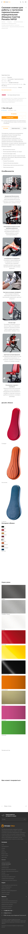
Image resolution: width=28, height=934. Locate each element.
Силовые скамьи (5, 865)
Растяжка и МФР (5, 874)
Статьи (3, 850)
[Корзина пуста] (25, 2)
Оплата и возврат (5, 894)
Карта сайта (4, 857)
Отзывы (3, 848)
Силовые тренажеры (6, 863)
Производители (5, 846)
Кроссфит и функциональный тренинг (10, 871)
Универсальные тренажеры (8, 878)
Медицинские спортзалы (7, 904)
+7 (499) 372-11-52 (7, 910)
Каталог (4, 859)
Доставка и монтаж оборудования (9, 890)
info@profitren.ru (7, 913)
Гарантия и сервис (6, 892)
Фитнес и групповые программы (9, 869)
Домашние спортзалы (6, 908)
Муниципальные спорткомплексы (9, 902)
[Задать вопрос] (20, 117)
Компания (4, 842)
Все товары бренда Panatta (14, 94)
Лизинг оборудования (6, 886)
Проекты (4, 896)
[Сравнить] (24, 117)
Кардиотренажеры (6, 862)
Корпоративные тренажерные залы (9, 900)
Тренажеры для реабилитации (8, 876)
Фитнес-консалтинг (6, 888)
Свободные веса (5, 867)
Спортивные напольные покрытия (9, 880)
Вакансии (4, 851)
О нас (3, 844)
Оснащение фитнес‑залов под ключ (9, 885)
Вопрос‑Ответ (5, 853)
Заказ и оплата (5, 855)
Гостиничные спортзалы (7, 906)
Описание (5, 128)
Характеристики (16, 128)
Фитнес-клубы (5, 898)
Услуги (3, 882)
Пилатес (3, 873)
